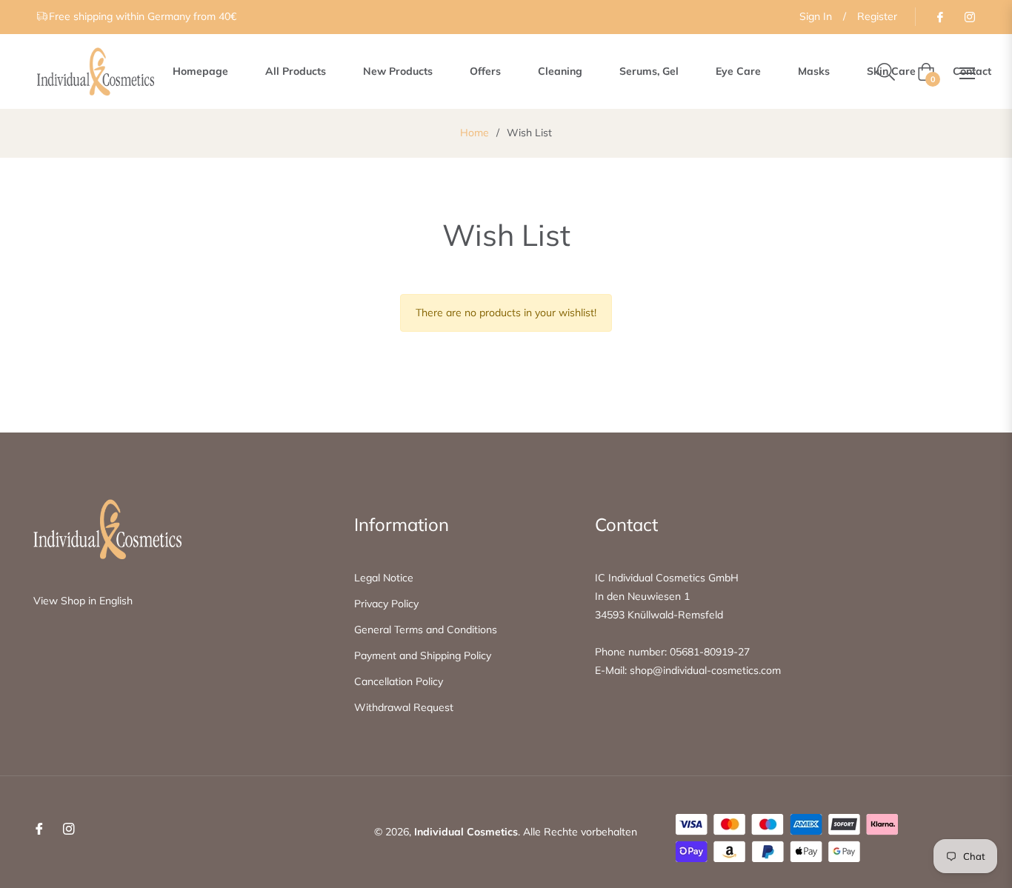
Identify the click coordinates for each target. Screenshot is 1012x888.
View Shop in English (83, 600)
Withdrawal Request (403, 707)
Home (474, 132)
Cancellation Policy (398, 681)
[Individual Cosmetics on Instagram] (969, 16)
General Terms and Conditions (425, 629)
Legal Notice (383, 577)
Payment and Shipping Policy (422, 655)
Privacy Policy (386, 603)
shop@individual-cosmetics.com (705, 670)
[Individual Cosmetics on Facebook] (939, 16)
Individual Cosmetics (466, 831)
